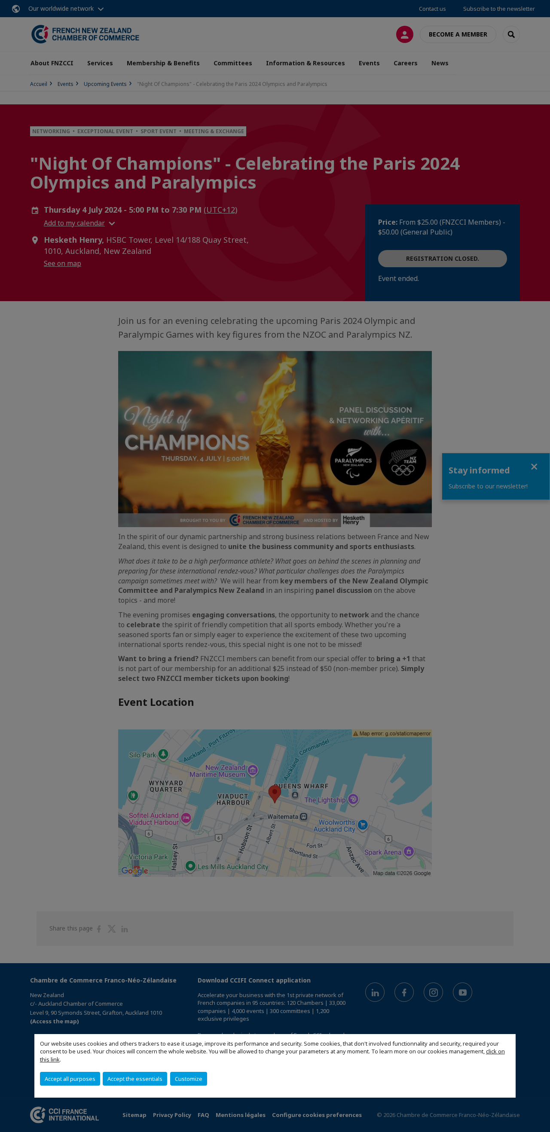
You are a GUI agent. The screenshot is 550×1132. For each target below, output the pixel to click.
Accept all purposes (70, 1079)
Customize (188, 1079)
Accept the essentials (134, 1079)
